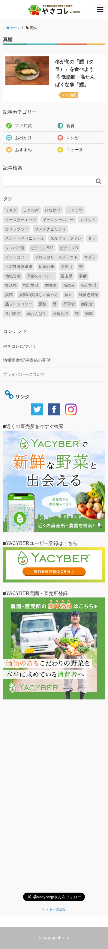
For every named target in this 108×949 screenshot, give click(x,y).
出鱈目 (66, 266)
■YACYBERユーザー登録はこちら (40, 543)
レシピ (72, 137)
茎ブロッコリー (18, 304)
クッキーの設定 (54, 909)
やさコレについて (20, 346)
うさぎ (11, 210)
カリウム (88, 219)
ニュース (74, 149)
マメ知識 (69, 95)
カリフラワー (16, 229)
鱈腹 (89, 313)
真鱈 (9, 294)
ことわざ (31, 210)
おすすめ (23, 149)
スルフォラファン (66, 238)
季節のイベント (40, 276)
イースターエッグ (20, 219)
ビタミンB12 (42, 248)
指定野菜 (31, 285)
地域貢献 (13, 276)
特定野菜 (89, 285)
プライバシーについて (24, 374)
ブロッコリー (16, 257)
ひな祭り (53, 210)
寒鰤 (83, 276)
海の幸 (69, 285)
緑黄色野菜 (88, 294)
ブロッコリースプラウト (56, 257)
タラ (92, 238)
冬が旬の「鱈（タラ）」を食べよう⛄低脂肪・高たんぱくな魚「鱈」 (75, 73)
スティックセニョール (24, 238)
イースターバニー (58, 219)
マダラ (90, 257)
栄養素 (51, 285)
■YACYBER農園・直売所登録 (35, 593)
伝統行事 (46, 266)
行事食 (69, 304)
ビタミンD (69, 248)
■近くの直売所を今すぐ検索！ (35, 426)
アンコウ (75, 210)
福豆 (68, 294)
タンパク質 (15, 248)
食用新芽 (13, 313)
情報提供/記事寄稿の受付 (26, 360)
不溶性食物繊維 (18, 266)
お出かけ (23, 137)
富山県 (66, 276)
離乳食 (87, 304)
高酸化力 (60, 313)
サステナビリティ (50, 229)
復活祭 (11, 285)
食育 (70, 125)
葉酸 (42, 304)
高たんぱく (36, 313)
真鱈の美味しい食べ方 (38, 294)
